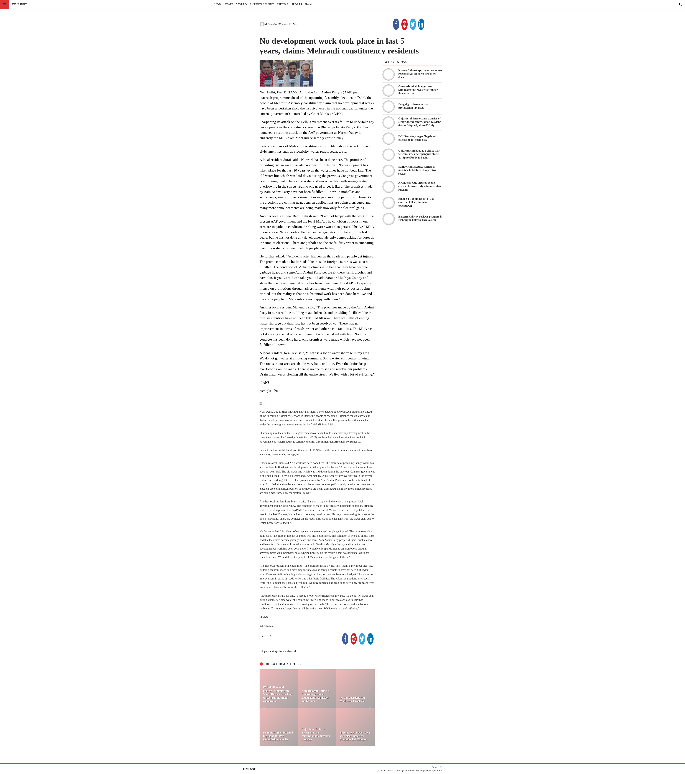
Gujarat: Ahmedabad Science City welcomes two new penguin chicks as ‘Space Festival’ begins (419, 154)
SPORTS (296, 4)
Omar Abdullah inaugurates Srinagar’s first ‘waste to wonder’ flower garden (418, 90)
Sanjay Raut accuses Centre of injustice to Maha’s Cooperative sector (417, 170)
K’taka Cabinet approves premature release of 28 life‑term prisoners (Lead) (420, 74)
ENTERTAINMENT (262, 4)
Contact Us (437, 767)
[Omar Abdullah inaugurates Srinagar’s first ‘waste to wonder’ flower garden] (388, 90)
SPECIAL (283, 4)
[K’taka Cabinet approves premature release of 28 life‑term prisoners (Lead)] (388, 74)
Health (308, 4)
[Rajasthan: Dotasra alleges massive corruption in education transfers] (317, 727)
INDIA (218, 4)
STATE (229, 4)
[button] (264, 707)
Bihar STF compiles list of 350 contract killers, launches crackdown (416, 202)
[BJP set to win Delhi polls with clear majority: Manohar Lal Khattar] (355, 727)
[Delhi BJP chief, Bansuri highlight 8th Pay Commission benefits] (279, 727)
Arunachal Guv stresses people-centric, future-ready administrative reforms (419, 186)
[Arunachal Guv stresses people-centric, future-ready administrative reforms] (388, 187)
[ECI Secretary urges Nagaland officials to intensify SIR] (388, 138)
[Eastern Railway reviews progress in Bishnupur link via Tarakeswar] (388, 219)
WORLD (241, 4)
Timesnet (19, 4)
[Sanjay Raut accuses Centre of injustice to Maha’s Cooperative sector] (388, 171)
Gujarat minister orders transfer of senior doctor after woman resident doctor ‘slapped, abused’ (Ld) (419, 122)
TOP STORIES (280, 651)
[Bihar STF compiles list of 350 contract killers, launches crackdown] (388, 203)
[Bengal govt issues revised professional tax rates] (388, 106)
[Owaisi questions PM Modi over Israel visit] (355, 688)
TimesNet (272, 24)
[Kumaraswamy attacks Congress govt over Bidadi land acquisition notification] (317, 688)
